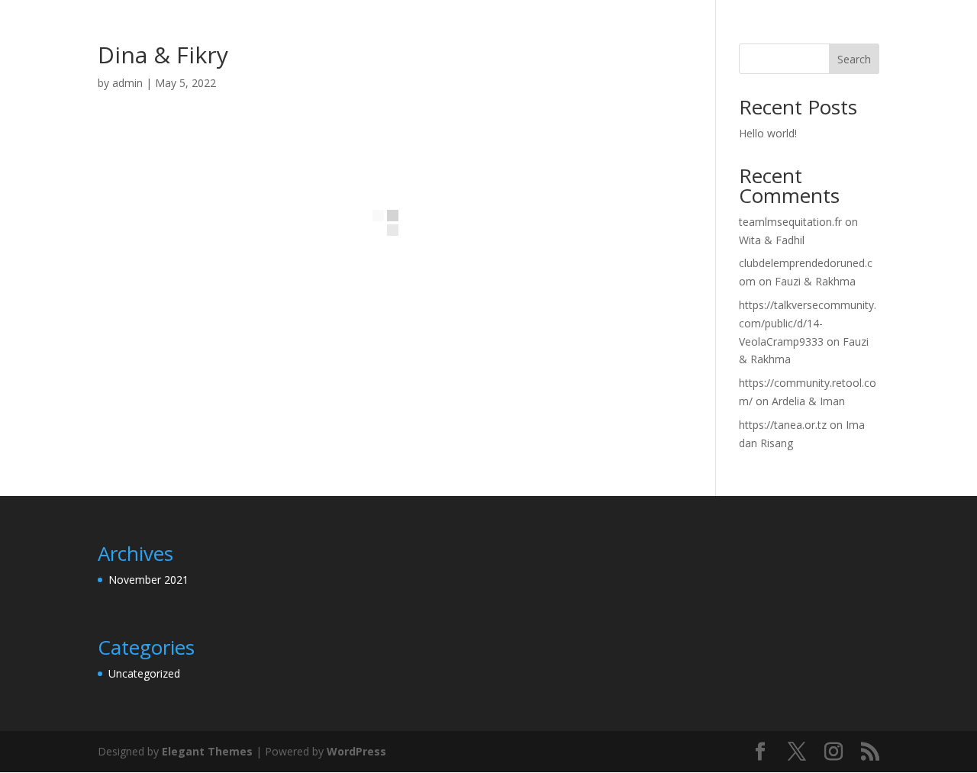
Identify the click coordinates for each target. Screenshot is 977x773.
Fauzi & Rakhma (815, 281)
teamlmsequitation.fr (790, 221)
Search (854, 59)
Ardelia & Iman (808, 401)
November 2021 (148, 579)
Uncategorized (144, 673)
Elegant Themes (207, 751)
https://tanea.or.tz (783, 424)
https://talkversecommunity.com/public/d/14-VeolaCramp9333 (807, 323)
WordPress (356, 751)
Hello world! (768, 133)
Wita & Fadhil (771, 240)
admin (127, 83)
